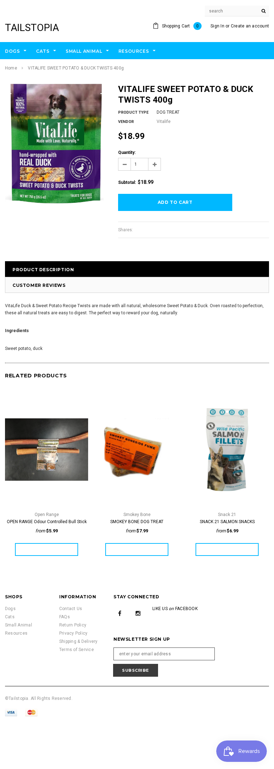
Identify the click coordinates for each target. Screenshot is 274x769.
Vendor (126, 121)
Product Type (133, 112)
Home (11, 68)
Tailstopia (32, 27)
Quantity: (127, 152)
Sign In (217, 26)
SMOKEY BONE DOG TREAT (136, 521)
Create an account (250, 26)
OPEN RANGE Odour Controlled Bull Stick (47, 521)
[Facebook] (119, 613)
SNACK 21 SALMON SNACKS (227, 521)
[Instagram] (138, 613)
